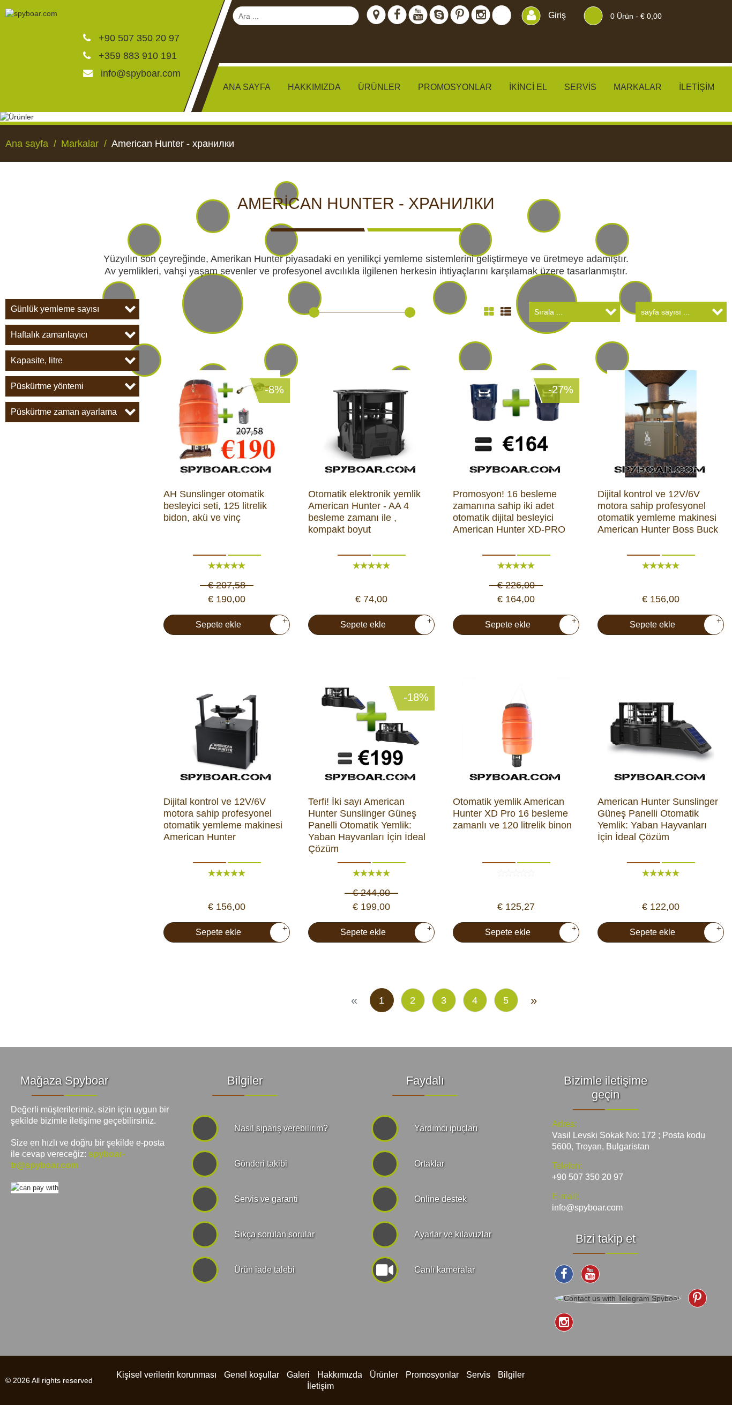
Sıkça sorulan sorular (274, 1234)
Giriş (556, 15)
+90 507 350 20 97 (138, 38)
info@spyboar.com (141, 73)
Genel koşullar (251, 1374)
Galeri (298, 1374)
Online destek (440, 1199)
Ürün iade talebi (264, 1269)
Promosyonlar (455, 87)
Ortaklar (429, 1163)
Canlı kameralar (444, 1269)
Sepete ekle (237, 622)
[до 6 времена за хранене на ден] (660, 423)
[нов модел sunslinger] (660, 731)
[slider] (314, 312)
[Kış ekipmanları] (286, 193)
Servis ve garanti (266, 1199)
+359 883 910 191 (136, 55)
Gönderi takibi (260, 1163)
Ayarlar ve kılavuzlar (452, 1234)
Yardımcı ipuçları (445, 1128)
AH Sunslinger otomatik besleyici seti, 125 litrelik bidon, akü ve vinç (215, 506)
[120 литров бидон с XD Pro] (516, 731)
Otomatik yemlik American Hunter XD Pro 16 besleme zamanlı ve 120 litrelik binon (512, 813)
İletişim (696, 87)
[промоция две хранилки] (371, 731)
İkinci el (528, 87)
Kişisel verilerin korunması (166, 1374)
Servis (580, 87)
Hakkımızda (314, 87)
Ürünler (384, 1374)
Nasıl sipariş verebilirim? (281, 1128)
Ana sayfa (247, 87)
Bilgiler (511, 1374)
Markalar (638, 87)
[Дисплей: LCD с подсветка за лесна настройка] (226, 731)
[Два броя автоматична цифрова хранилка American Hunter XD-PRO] (516, 423)
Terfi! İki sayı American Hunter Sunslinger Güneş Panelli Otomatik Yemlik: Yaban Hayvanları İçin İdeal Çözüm (366, 825)
